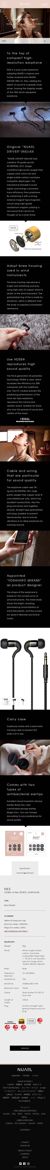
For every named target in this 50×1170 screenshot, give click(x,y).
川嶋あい (41, 1091)
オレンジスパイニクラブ (27, 1091)
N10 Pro (28, 1114)
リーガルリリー (10, 1091)
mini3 (43, 1114)
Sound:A (32, 1123)
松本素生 (25, 1097)
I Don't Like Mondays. (11, 1087)
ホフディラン (37, 1094)
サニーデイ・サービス (30, 1087)
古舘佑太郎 (16, 1097)
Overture (9, 1123)
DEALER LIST (25, 1048)
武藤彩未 (19, 1084)
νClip (14, 1114)
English (44, 3)
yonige (43, 1087)
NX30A (40, 1123)
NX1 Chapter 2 (21, 1123)
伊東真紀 (27, 1094)
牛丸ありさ (41, 1097)
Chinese (26, 1075)
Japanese (16, 1075)
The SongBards (24, 1101)
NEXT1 (20, 1114)
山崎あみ (9, 1094)
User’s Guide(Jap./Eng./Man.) (16, 931)
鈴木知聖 (27, 1084)
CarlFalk (10, 1084)
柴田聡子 (6, 1097)
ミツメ (32, 1097)
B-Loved (18, 1094)
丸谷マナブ (37, 1084)
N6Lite (24, 1117)
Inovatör (6, 1114)
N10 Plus (36, 1114)
